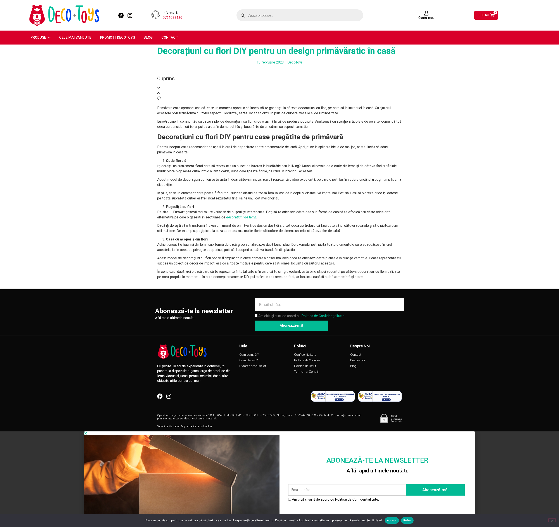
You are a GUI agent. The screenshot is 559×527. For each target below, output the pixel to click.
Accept (392, 520)
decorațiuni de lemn (241, 217)
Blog (148, 37)
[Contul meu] (426, 13)
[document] (279, 479)
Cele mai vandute (75, 37)
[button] (279, 88)
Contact (169, 37)
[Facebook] (121, 15)
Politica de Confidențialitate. (323, 316)
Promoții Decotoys (117, 37)
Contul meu (426, 17)
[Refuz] (552, 520)
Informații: (170, 12)
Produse (38, 37)
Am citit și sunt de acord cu (301, 316)
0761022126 (172, 17)
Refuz (407, 520)
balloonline (206, 426)
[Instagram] (130, 15)
